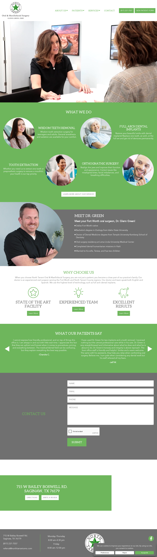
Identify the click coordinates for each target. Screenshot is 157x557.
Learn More (33, 313)
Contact (109, 10)
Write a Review (50, 497)
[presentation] (7, 349)
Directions (32, 497)
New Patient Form (145, 10)
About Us (60, 10)
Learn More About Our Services (78, 194)
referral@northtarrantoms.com (17, 548)
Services (93, 10)
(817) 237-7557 (126, 10)
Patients (77, 10)
